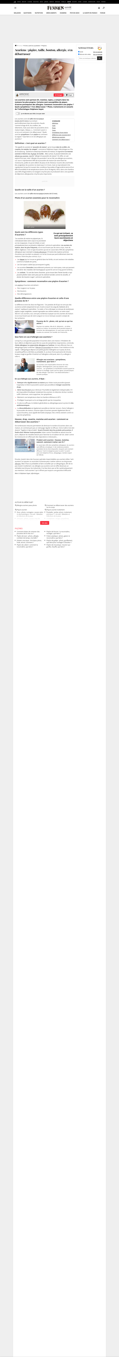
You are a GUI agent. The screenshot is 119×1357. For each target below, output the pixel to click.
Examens (63, 13)
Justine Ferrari (24, 94)
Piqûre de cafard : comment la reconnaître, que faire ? (27, 546)
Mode (19, 2)
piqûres (20, 285)
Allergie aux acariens (58, 137)
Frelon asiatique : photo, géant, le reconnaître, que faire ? (58, 537)
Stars (79, 2)
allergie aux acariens (21, 156)
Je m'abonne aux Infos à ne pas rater (33, 113)
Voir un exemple (97, 52)
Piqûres (44, 46)
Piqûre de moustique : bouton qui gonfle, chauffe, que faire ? (58, 546)
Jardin (46, 2)
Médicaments (51, 13)
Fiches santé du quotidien (32, 46)
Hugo (98, 2)
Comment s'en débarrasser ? (61, 139)
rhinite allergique (40, 252)
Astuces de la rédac (85, 54)
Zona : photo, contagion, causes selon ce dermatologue (30, 513)
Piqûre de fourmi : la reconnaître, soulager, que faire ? (58, 533)
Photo (54, 128)
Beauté (24, 2)
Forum (103, 2)
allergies (18, 464)
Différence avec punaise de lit (61, 135)
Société (74, 2)
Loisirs (85, 2)
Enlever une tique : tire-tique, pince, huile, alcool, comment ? (29, 541)
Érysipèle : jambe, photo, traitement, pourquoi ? (59, 513)
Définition (55, 123)
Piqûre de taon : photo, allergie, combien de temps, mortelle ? (28, 537)
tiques (22, 259)
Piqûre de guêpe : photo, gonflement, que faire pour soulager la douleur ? (59, 541)
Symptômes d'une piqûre (60, 132)
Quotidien (27, 13)
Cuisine (29, 2)
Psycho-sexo (74, 13)
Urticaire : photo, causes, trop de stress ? (28, 520)
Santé (69, 2)
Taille (53, 125)
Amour (51, 2)
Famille (63, 2)
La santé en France (90, 13)
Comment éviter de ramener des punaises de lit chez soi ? (28, 533)
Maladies (17, 13)
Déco (41, 2)
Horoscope (91, 2)
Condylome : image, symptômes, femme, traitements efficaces (57, 520)
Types (54, 130)
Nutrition (39, 13)
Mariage (57, 2)
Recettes (36, 2)
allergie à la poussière (43, 347)
